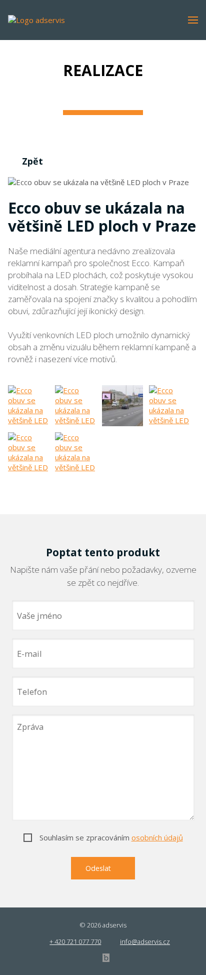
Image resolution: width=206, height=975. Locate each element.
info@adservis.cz (145, 941)
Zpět (32, 161)
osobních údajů (157, 837)
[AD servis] (38, 13)
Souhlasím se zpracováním (111, 837)
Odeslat (99, 868)
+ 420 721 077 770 (75, 941)
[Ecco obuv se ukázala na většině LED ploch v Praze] (28, 405)
